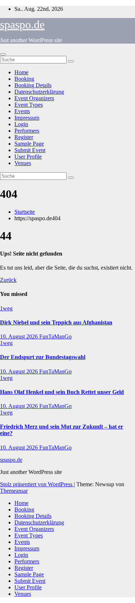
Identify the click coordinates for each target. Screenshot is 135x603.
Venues (22, 163)
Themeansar (14, 491)
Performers (26, 131)
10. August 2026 (19, 336)
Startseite (24, 212)
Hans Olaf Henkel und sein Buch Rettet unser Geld (62, 392)
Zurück (8, 280)
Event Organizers (34, 98)
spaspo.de (22, 24)
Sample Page (29, 144)
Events (22, 111)
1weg (6, 308)
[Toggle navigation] (3, 54)
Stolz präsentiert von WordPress (37, 484)
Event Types (28, 105)
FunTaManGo (55, 336)
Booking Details (32, 85)
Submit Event (29, 150)
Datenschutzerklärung (39, 92)
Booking (24, 79)
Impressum (26, 118)
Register (23, 137)
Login (21, 124)
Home (21, 72)
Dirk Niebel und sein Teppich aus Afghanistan (56, 322)
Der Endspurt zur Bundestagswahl (42, 357)
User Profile (28, 157)
